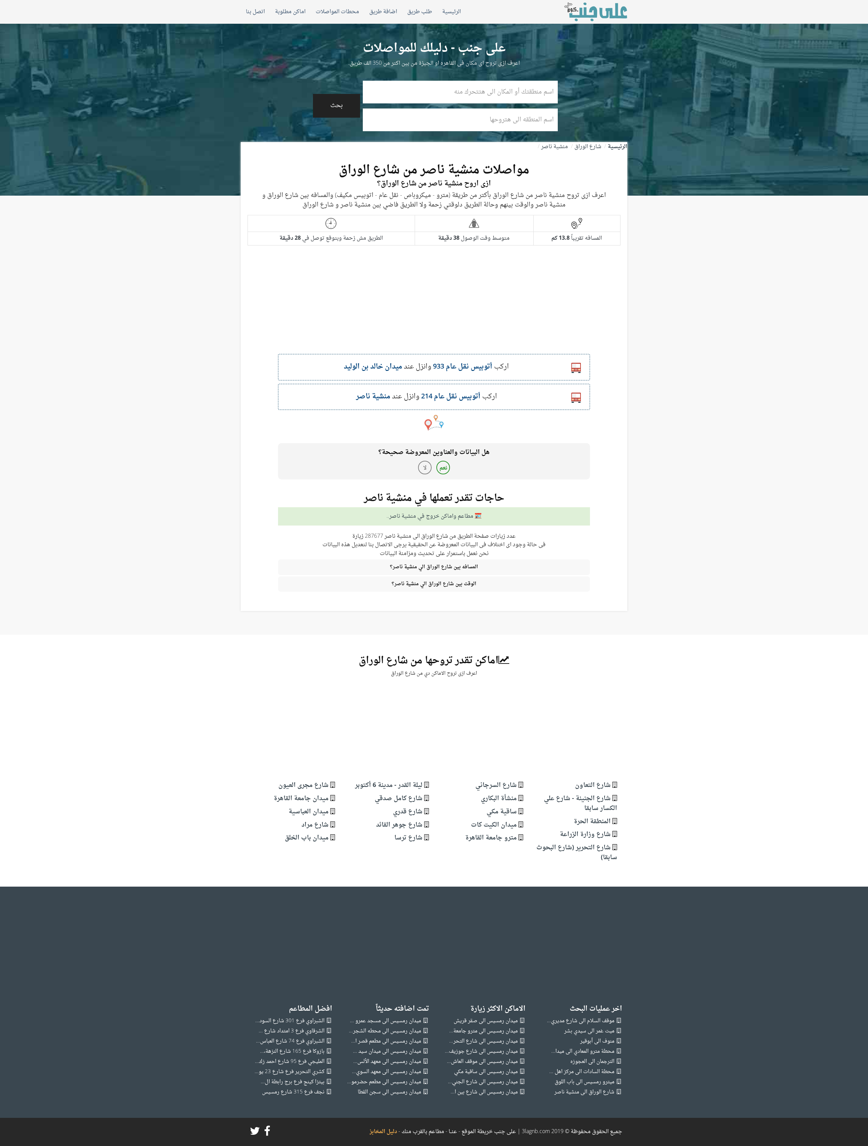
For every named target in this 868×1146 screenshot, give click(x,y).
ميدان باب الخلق (307, 838)
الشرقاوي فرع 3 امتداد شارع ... (291, 1031)
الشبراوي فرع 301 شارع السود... (289, 1021)
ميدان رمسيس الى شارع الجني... (483, 1082)
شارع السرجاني (496, 785)
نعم (443, 468)
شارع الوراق (587, 147)
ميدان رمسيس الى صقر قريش (486, 1021)
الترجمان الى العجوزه (592, 1062)
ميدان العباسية (309, 812)
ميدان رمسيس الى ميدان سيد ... (387, 1051)
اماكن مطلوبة (290, 12)
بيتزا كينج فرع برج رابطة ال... (292, 1082)
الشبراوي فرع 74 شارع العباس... (290, 1041)
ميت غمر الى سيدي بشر (589, 1031)
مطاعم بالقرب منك (422, 1132)
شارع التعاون (593, 785)
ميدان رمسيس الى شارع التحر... (483, 1041)
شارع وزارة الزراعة (585, 835)
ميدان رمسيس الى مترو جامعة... (483, 1031)
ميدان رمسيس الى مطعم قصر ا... (386, 1041)
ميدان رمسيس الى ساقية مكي (486, 1072)
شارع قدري (407, 812)
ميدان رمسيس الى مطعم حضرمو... (384, 1082)
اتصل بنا (255, 12)
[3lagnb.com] (588, 12)
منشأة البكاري (499, 799)
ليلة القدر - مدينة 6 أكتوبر (388, 785)
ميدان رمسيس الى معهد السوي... (386, 1072)
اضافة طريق (383, 12)
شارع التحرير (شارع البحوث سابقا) (576, 853)
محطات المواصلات (337, 12)
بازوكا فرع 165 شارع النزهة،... (292, 1051)
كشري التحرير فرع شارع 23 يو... (289, 1072)
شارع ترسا (408, 838)
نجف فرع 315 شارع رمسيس (293, 1092)
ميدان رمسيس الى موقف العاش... (482, 1062)
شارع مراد (315, 825)
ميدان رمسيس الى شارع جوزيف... (481, 1051)
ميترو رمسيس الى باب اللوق (584, 1082)
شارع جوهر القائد (399, 825)
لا (425, 468)
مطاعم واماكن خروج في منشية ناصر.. (430, 516)
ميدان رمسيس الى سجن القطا (389, 1092)
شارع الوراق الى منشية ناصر (584, 1092)
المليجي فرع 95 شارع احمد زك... (289, 1062)
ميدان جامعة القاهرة (301, 799)
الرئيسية (451, 12)
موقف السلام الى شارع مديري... (580, 1021)
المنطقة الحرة (592, 822)
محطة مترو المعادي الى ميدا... (582, 1051)
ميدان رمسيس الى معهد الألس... (387, 1062)
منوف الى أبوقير (597, 1041)
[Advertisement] (434, 306)
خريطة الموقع (476, 1132)
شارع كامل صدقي (398, 799)
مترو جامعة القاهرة (491, 838)
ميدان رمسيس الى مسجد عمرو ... (385, 1021)
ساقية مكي (502, 812)
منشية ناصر (554, 147)
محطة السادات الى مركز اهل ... (581, 1072)
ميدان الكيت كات (494, 825)
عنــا (453, 1132)
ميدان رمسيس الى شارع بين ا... (484, 1092)
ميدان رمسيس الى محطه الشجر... (385, 1031)
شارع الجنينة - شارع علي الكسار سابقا (580, 803)
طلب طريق (419, 12)
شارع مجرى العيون (303, 785)
